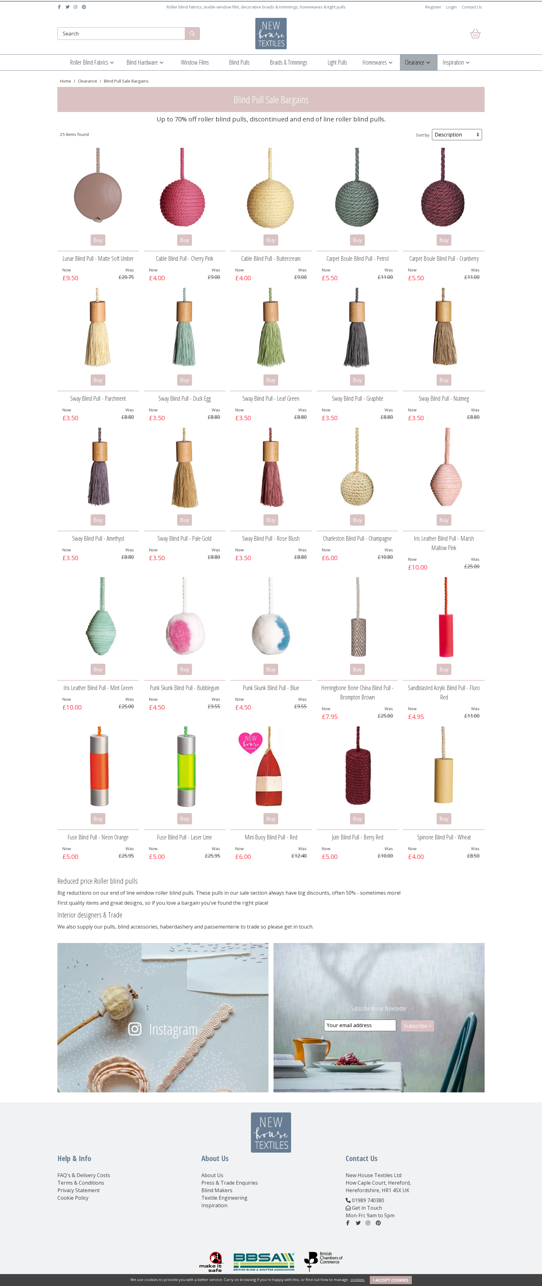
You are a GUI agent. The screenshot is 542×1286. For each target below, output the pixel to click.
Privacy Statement (78, 1190)
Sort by (422, 135)
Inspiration (453, 62)
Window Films (195, 62)
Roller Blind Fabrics (89, 62)
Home (65, 81)
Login (451, 7)
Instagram (173, 1029)
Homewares (374, 62)
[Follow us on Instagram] (76, 7)
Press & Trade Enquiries (229, 1182)
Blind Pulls (239, 62)
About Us (212, 1175)
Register (433, 7)
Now (66, 270)
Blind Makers (216, 1190)
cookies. (357, 1279)
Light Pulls (337, 62)
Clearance (414, 62)
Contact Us (472, 7)
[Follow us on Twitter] (68, 7)
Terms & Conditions (80, 1182)
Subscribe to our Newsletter (379, 1008)
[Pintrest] (84, 7)
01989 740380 (368, 1200)
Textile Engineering (224, 1197)
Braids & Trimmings (288, 62)
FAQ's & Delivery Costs (83, 1175)
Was (129, 270)
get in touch (298, 926)
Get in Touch (367, 1207)
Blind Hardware (142, 62)
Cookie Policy (72, 1197)
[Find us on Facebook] (60, 7)
